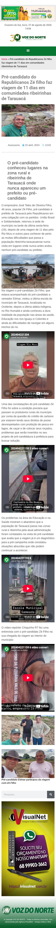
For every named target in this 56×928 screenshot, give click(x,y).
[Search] (51, 794)
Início (4, 59)
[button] (28, 50)
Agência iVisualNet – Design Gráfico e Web (35, 922)
